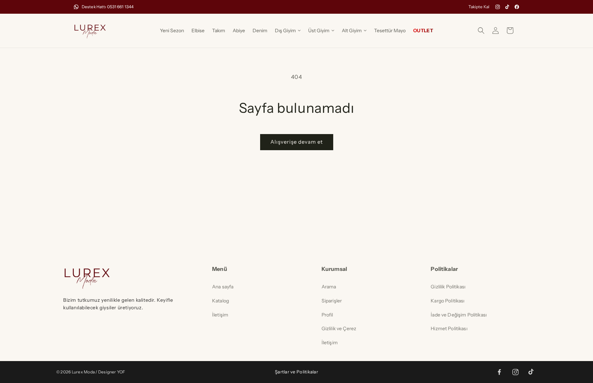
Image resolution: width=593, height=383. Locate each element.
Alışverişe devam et (296, 142)
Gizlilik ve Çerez (339, 328)
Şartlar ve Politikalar (296, 371)
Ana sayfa (222, 287)
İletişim (220, 315)
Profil (327, 315)
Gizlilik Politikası (448, 287)
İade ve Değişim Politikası (459, 315)
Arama (329, 287)
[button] (287, 30)
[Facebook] (517, 7)
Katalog (220, 301)
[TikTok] (507, 7)
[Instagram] (497, 7)
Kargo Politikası (447, 301)
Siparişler (332, 301)
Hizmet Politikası (449, 328)
